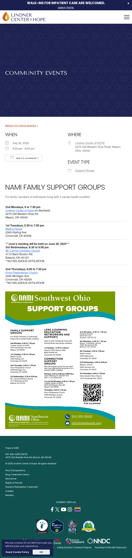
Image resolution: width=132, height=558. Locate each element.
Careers (9, 491)
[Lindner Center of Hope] (24, 20)
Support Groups (84, 170)
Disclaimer (10, 478)
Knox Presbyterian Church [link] (22, 272)
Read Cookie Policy (17, 552)
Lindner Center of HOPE (90, 143)
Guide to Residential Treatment (21, 486)
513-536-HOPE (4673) (16, 454)
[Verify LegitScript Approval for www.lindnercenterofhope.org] (57, 532)
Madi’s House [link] (14, 229)
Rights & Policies (13, 482)
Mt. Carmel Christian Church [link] (23, 251)
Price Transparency (15, 470)
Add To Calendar (26, 158)
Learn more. (66, 7)
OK (41, 552)
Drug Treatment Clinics (17, 474)
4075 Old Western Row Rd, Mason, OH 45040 (28, 457)
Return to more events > (21, 126)
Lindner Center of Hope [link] (20, 210)
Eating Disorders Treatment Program (74, 547)
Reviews (9, 495)
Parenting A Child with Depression (111, 547)
